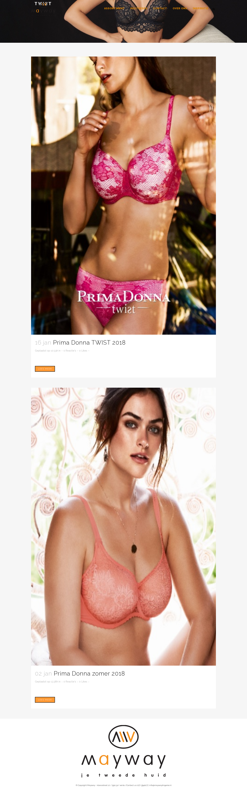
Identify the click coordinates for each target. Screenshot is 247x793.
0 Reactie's (70, 350)
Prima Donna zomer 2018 (89, 673)
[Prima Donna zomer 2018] (123, 527)
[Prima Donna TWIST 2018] (123, 196)
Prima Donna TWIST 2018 (89, 342)
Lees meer (45, 369)
